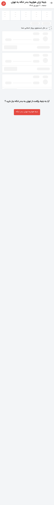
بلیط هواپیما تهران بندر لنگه (27, 111)
